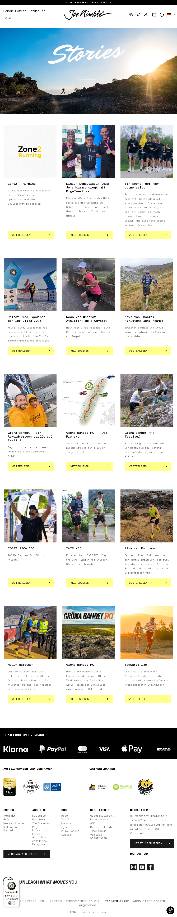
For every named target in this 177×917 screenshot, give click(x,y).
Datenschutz (99, 819)
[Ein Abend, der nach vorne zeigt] (146, 151)
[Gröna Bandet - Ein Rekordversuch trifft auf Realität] (30, 400)
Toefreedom (41, 823)
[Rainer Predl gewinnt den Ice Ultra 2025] (30, 284)
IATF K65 (73, 548)
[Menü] (17, 882)
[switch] (11, 903)
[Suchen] (138, 14)
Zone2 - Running (22, 183)
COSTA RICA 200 (21, 548)
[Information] (161, 14)
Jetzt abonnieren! (149, 843)
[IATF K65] (88, 515)
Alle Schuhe (70, 831)
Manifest (38, 819)
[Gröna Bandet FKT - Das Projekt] (88, 400)
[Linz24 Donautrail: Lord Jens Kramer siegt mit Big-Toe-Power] (88, 151)
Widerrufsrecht (102, 815)
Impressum (98, 831)
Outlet (66, 834)
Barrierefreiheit (103, 827)
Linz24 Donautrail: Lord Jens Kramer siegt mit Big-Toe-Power (87, 187)
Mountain (67, 823)
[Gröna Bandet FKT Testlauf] (146, 400)
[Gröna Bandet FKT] (88, 632)
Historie (39, 815)
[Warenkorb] (154, 14)
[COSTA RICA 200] (30, 515)
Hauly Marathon (20, 664)
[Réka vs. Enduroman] (146, 515)
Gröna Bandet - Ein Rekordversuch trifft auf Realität (30, 436)
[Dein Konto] (146, 14)
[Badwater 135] (146, 632)
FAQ (5, 819)
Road (64, 815)
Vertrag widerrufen (23, 854)
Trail (65, 819)
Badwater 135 (136, 664)
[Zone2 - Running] (30, 151)
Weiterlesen (21, 234)
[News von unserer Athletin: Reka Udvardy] (88, 284)
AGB (92, 823)
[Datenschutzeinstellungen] (170, 910)
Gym (64, 827)
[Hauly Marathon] (30, 632)
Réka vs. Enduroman (141, 548)
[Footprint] (131, 14)
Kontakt (9, 815)
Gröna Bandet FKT (81, 664)
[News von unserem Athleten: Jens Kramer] (146, 284)
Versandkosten (14, 823)
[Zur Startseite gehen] (88, 15)
